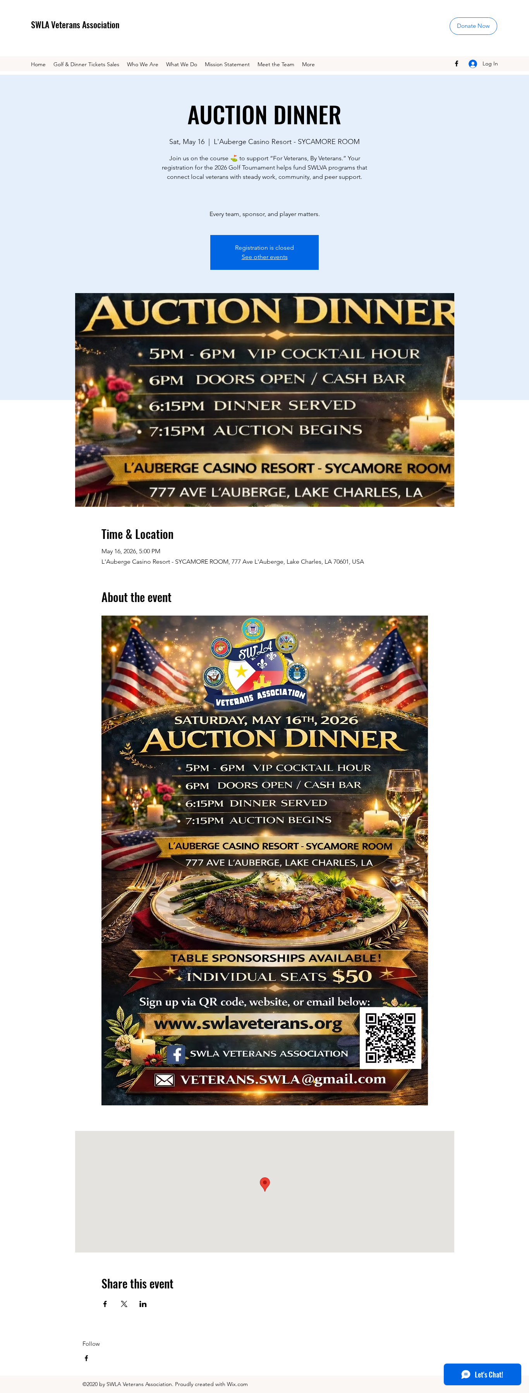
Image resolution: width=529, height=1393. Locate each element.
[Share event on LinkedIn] (143, 1304)
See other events (265, 257)
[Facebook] (456, 63)
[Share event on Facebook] (105, 1304)
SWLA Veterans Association (75, 24)
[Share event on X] (124, 1304)
